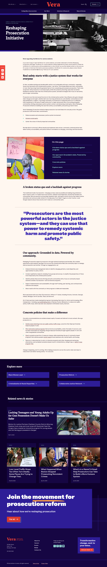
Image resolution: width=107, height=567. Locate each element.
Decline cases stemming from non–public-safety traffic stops (43, 324)
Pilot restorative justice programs (35, 329)
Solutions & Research (63, 11)
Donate (94, 4)
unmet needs (47, 337)
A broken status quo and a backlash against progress (68, 149)
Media (36, 547)
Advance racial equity (32, 118)
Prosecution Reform (12, 23)
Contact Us (37, 550)
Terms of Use (36, 563)
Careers (36, 543)
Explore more (57, 167)
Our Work (47, 11)
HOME (7, 21)
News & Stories (81, 11)
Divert (27, 335)
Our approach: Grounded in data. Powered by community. (69, 156)
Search (82, 4)
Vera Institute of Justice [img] (53, 4)
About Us (37, 540)
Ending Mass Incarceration (29, 11)
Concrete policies (58, 162)
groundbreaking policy (44, 302)
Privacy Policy (44, 563)
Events (36, 545)
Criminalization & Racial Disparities (21, 21)
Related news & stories (61, 172)
